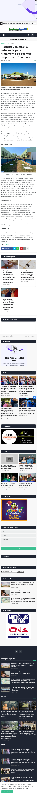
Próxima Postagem (29, 336)
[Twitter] (14, 248)
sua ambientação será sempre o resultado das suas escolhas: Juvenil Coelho (23, 591)
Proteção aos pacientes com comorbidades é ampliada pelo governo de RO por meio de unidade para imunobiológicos (9, 276)
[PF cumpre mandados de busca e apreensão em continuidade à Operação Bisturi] (9, 705)
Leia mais (25, 788)
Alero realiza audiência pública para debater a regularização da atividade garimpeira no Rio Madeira (9, 390)
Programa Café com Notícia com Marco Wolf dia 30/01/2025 (8, 466)
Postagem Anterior (7, 336)
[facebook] (16, 651)
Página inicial (5, 43)
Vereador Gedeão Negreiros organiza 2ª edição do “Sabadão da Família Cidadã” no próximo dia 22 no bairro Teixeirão (9, 413)
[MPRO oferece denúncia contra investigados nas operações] (27, 725)
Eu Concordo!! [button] (7, 791)
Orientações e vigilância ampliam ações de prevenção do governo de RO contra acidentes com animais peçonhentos (27, 275)
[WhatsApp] (17, 248)
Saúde (12, 43)
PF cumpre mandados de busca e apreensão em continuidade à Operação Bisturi (9, 714)
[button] (33, 23)
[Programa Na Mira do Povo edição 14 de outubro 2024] (27, 477)
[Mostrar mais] (27, 248)
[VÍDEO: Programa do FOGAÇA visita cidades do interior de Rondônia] (27, 459)
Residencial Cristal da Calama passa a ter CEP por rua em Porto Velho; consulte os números (22, 584)
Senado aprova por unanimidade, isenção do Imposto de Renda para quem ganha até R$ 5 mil (27, 411)
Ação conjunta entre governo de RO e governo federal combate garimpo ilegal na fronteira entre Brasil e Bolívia (9, 735)
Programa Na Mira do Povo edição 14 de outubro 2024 (26, 485)
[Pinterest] (21, 248)
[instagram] (20, 651)
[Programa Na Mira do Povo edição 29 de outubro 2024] (9, 477)
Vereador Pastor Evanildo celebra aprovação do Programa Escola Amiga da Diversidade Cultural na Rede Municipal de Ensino (23, 752)
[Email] (24, 248)
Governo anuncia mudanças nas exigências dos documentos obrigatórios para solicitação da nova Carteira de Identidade (23, 600)
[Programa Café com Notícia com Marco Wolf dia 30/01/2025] (9, 459)
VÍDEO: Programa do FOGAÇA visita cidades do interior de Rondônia (27, 466)
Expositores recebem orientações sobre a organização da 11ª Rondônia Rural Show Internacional (22, 689)
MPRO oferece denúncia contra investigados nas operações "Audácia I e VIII (27, 733)
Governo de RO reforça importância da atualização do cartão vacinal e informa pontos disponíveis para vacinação (9, 304)
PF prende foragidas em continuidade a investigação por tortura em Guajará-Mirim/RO (26, 714)
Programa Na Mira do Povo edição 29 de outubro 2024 (8, 485)
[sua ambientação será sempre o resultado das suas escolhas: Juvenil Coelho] (5, 593)
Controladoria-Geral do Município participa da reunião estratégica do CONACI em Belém (23, 770)
